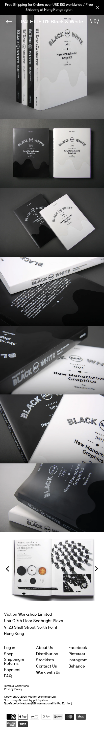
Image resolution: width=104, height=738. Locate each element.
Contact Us (46, 666)
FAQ (8, 676)
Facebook (77, 648)
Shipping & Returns (14, 662)
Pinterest (76, 654)
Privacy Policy (13, 689)
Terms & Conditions (16, 686)
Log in (9, 648)
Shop (9, 654)
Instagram (78, 660)
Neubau (25, 703)
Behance (76, 666)
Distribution (47, 654)
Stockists (45, 660)
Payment (12, 670)
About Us (44, 648)
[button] (8, 568)
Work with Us (48, 673)
